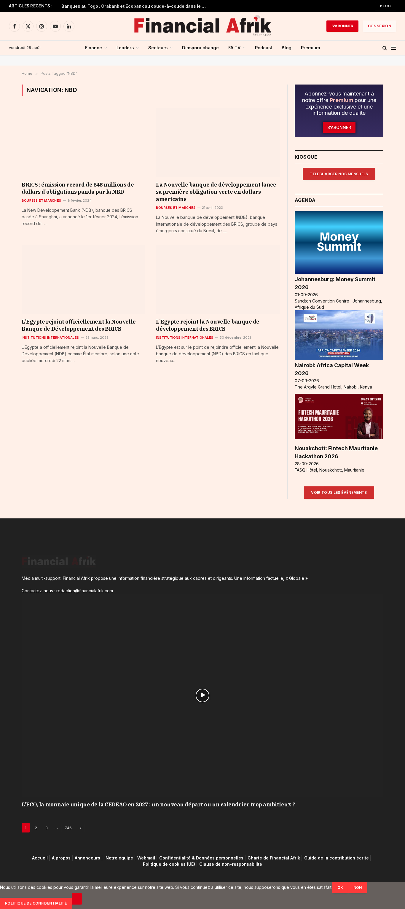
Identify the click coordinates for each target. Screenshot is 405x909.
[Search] (384, 48)
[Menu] (393, 48)
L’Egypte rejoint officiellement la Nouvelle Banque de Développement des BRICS (79, 325)
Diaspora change (200, 47)
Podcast (263, 47)
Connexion (379, 26)
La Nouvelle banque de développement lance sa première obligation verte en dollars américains (216, 192)
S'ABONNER (342, 26)
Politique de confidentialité (36, 903)
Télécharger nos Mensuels (339, 174)
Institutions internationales (50, 337)
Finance (93, 47)
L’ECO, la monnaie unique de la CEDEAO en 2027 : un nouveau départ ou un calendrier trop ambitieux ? (158, 804)
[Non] (77, 899)
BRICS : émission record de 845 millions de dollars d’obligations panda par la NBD (78, 188)
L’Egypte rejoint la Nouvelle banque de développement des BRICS (207, 325)
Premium (310, 47)
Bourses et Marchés (41, 200)
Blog (385, 6)
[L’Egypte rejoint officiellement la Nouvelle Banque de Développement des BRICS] (83, 279)
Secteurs (158, 47)
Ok (340, 887)
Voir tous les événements (339, 492)
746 (68, 827)
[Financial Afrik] (202, 26)
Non (357, 887)
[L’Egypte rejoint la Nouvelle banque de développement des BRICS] (218, 279)
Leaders (125, 47)
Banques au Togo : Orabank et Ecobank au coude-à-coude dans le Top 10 (135, 6)
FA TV (234, 47)
